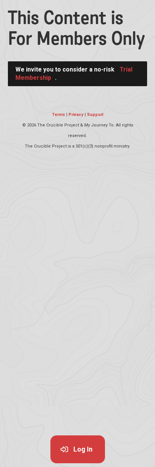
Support (95, 114)
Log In (83, 449)
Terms (58, 114)
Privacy (76, 114)
